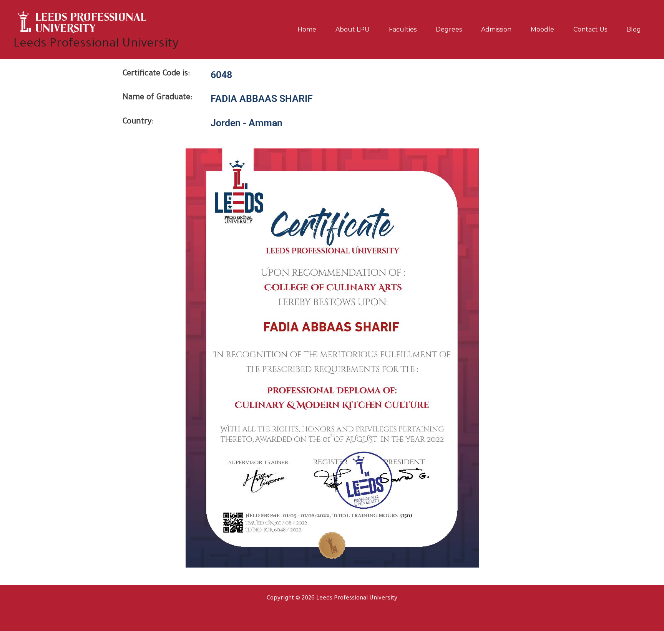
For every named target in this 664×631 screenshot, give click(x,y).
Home (306, 29)
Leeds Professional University (96, 44)
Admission (496, 29)
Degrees (449, 29)
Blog (633, 29)
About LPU (352, 29)
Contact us (590, 29)
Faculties (403, 29)
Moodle (542, 29)
